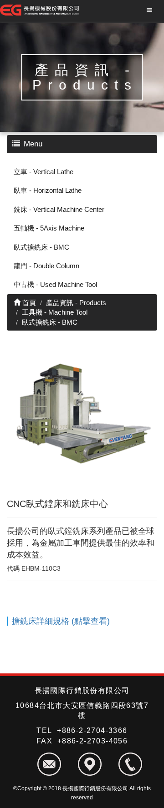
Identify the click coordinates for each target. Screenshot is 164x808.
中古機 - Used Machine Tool (55, 284)
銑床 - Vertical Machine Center (59, 209)
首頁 (28, 302)
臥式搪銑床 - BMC (41, 247)
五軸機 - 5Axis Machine (49, 228)
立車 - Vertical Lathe (43, 172)
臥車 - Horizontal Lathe (48, 190)
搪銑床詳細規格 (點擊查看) (61, 621)
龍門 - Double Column (46, 266)
